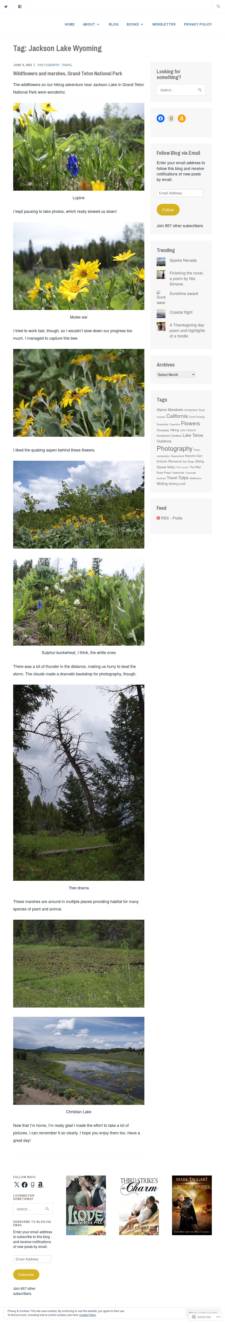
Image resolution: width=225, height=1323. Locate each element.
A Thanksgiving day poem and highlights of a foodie (187, 330)
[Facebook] (20, 6)
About (89, 24)
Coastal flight (181, 312)
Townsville (178, 472)
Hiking (174, 430)
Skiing (199, 461)
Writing (162, 483)
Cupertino (174, 424)
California (177, 415)
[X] (16, 1184)
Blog (113, 24)
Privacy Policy (198, 24)
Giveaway (163, 430)
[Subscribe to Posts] (158, 518)
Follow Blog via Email (178, 152)
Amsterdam (191, 410)
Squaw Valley (166, 467)
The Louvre (182, 467)
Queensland (177, 456)
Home (70, 24)
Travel (66, 65)
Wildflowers (195, 478)
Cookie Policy (87, 1315)
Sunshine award (184, 293)
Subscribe (26, 1274)
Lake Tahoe (193, 435)
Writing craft (177, 483)
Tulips (183, 477)
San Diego (188, 461)
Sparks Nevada (183, 260)
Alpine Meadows (170, 409)
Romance (175, 461)
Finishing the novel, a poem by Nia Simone (187, 278)
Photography (49, 65)
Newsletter (164, 24)
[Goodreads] (171, 118)
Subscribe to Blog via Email (32, 1223)
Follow (168, 209)
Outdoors (164, 441)
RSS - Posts (171, 518)
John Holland (188, 430)
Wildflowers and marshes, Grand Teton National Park (67, 73)
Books (133, 24)
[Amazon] (182, 118)
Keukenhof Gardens (169, 435)
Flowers (190, 423)
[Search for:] (218, 6)
